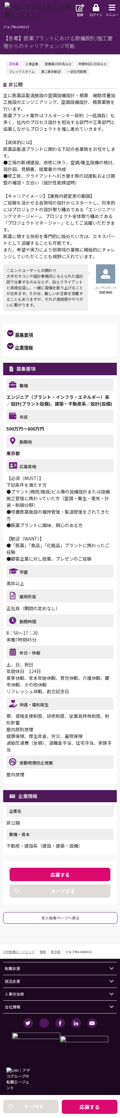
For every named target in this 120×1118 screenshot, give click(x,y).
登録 (80, 14)
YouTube (92, 1023)
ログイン (96, 14)
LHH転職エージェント (19, 951)
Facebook (60, 1023)
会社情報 (12, 1006)
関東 (43, 951)
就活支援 (12, 981)
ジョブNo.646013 (78, 951)
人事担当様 (14, 994)
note (44, 1023)
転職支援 (12, 968)
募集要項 (24, 334)
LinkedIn (76, 1023)
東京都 (55, 951)
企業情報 (24, 347)
